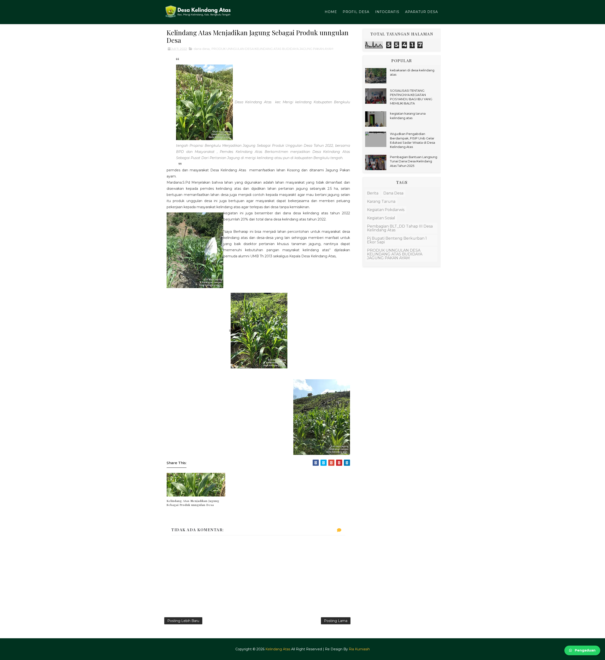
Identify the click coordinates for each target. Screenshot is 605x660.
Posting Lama (335, 621)
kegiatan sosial (381, 218)
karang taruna (381, 201)
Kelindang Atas (277, 649)
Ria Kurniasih (359, 649)
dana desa (202, 49)
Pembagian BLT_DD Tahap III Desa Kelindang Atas (400, 228)
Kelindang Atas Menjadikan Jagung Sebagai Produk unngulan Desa (193, 503)
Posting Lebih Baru (183, 621)
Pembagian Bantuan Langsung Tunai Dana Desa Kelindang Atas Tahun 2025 (413, 161)
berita (372, 193)
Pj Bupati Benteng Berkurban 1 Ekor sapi (397, 240)
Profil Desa (356, 12)
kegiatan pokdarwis (385, 209)
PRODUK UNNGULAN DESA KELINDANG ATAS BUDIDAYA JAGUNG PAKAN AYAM (272, 49)
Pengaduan (585, 650)
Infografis (387, 12)
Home (331, 12)
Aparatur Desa (421, 12)
